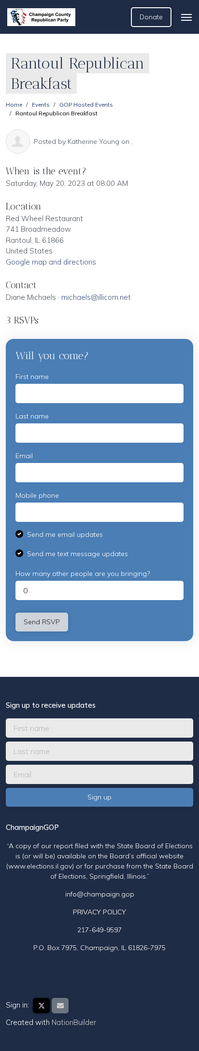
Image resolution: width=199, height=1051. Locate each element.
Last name (32, 416)
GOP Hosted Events (86, 104)
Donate (151, 17)
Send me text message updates (77, 553)
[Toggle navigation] (186, 17)
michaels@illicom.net (96, 297)
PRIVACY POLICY (99, 912)
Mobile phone (37, 495)
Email (24, 455)
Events (41, 104)
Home (14, 104)
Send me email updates (65, 534)
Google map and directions (51, 261)
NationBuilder (74, 1022)
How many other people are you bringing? (82, 573)
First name (32, 376)
